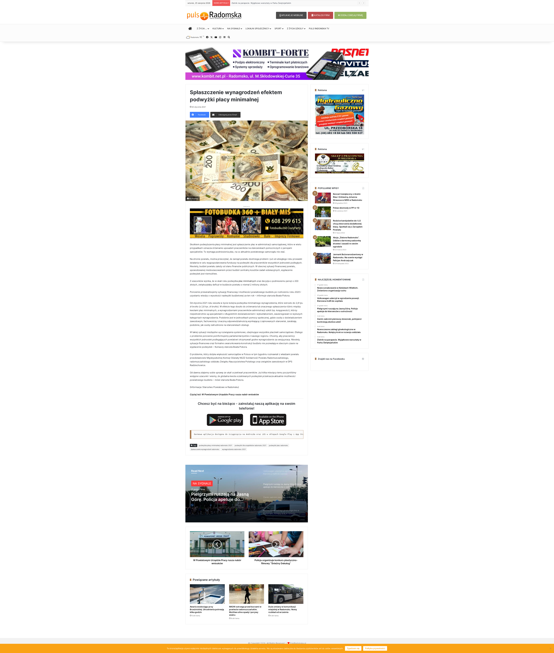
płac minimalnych (247, 281)
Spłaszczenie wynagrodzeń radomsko (205, 449)
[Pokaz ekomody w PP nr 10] (323, 211)
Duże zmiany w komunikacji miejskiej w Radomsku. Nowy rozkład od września (282, 609)
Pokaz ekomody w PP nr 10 (346, 208)
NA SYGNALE (233, 28)
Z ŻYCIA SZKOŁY (295, 28)
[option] (246, 493)
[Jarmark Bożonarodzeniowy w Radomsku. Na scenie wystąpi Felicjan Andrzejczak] (323, 258)
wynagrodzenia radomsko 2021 (234, 449)
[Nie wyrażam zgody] (550, 648)
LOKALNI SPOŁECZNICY (257, 28)
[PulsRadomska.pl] (214, 15)
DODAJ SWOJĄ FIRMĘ (351, 15)
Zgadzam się (353, 648)
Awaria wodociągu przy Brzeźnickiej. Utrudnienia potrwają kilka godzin (263, 3)
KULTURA (217, 28)
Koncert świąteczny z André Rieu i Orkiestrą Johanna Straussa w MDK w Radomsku (347, 197)
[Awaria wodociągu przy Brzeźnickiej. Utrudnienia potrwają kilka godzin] (207, 594)
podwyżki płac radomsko (278, 445)
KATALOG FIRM (321, 15)
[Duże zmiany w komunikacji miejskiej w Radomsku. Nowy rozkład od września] (285, 594)
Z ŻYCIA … (202, 28)
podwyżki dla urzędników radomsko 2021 (250, 445)
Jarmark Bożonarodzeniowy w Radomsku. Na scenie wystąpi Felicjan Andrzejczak (348, 257)
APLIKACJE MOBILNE (292, 15)
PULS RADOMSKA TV (319, 28)
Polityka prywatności (375, 648)
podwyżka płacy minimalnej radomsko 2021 (215, 445)
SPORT (278, 28)
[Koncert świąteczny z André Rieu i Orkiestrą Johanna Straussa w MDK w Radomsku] (323, 198)
